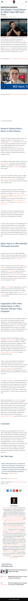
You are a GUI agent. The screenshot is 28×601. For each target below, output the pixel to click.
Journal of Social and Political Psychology (14, 545)
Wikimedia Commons (12, 478)
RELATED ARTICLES (6, 564)
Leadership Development (5, 7)
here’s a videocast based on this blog (18, 58)
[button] (26, 2)
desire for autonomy (17, 258)
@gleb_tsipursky (9, 550)
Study (2, 380)
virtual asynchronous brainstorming (9, 352)
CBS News (9, 526)
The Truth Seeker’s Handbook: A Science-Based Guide (12, 519)
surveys (12, 141)
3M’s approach (17, 325)
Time (12, 526)
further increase (17, 147)
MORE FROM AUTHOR (7, 566)
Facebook (5, 552)
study (7, 380)
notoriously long (16, 166)
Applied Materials (10, 339)
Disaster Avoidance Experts (18, 482)
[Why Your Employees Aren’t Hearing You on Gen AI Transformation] (4, 584)
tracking (22, 141)
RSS (11, 552)
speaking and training (17, 530)
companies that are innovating (8, 416)
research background (19, 537)
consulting (5, 530)
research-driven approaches (7, 368)
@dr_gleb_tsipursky (20, 550)
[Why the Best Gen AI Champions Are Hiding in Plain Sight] (4, 571)
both (9, 141)
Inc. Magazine (21, 527)
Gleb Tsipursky (5, 16)
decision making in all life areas (20, 195)
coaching (8, 530)
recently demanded (10, 37)
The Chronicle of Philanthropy (12, 527)
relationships (20, 196)
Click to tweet (13, 473)
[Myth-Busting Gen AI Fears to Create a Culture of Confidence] (4, 578)
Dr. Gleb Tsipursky (6, 507)
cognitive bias (14, 179)
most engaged (11, 271)
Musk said (23, 41)
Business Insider (17, 526)
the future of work (11, 196)
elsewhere (6, 529)
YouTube (9, 552)
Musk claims (7, 287)
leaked (9, 391)
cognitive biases (17, 193)
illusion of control (4, 179)
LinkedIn (16, 552)
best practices (7, 48)
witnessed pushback (17, 400)
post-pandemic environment (15, 274)
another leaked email (5, 163)
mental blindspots (5, 195)
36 (12, 227)
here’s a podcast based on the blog (18, 94)
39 (14, 227)
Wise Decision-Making (13, 7)
